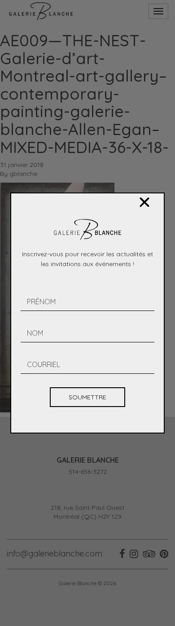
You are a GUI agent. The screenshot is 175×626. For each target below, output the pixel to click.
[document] (87, 313)
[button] (144, 202)
